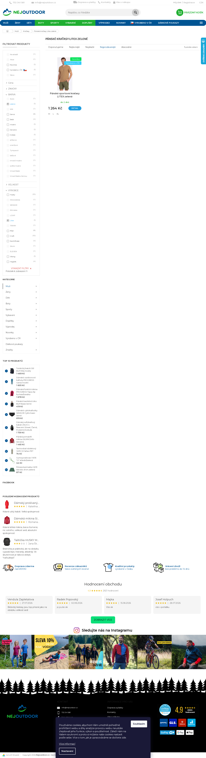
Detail (74, 108)
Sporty (9, 309)
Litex (22, 220)
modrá (22, 124)
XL (58, 114)
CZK (201, 2)
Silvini (22, 246)
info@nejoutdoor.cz (70, 707)
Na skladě (22, 54)
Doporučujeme (55, 47)
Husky (22, 194)
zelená (22, 104)
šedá (22, 119)
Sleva (22, 75)
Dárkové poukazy (14, 344)
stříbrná (22, 140)
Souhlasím (139, 724)
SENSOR (22, 205)
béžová (22, 155)
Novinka (22, 64)
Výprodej (10, 326)
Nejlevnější (74, 47)
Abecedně (126, 47)
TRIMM (22, 225)
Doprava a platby (87, 2)
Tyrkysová (22, 150)
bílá (22, 109)
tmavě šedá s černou (22, 176)
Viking (22, 256)
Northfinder (22, 241)
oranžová (22, 145)
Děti (8, 297)
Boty (8, 303)
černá (22, 114)
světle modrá (22, 165)
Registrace (189, 2)
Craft (22, 236)
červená (22, 129)
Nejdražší (89, 47)
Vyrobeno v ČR (22, 70)
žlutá (22, 98)
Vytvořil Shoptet (12, 755)
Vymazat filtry (20, 268)
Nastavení (67, 751)
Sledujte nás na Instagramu (107, 630)
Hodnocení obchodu (103, 584)
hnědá (22, 135)
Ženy (8, 292)
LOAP (22, 215)
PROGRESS (22, 200)
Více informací (67, 744)
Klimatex (22, 210)
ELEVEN (22, 251)
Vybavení (10, 315)
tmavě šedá (22, 171)
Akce (22, 59)
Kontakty (106, 2)
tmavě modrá (22, 160)
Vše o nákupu (123, 2)
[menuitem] (18, 23)
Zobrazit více (103, 619)
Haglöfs (22, 261)
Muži (8, 286)
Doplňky (10, 321)
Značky (9, 350)
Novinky (10, 332)
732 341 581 (66, 712)
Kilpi (22, 230)
